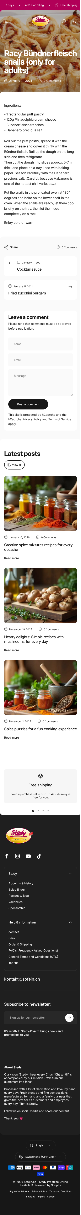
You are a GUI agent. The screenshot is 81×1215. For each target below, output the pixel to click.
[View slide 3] (42, 810)
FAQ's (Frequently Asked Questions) (33, 950)
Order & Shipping (20, 944)
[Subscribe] (69, 1018)
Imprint (41, 1196)
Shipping (30, 1196)
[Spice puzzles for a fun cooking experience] (40, 687)
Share (14, 247)
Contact (51, 1196)
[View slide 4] (47, 810)
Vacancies (15, 902)
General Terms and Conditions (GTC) (33, 956)
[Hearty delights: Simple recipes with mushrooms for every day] (40, 595)
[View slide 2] (38, 810)
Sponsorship (17, 908)
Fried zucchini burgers (27, 293)
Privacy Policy (32, 419)
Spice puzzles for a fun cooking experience (40, 729)
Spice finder (17, 889)
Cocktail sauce (29, 269)
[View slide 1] (33, 810)
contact (14, 932)
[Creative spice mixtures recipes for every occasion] (40, 503)
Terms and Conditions (60, 1191)
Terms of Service (59, 419)
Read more (11, 558)
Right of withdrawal (19, 1191)
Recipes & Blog (19, 895)
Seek (12, 938)
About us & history (21, 883)
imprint (13, 962)
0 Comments (52, 80)
